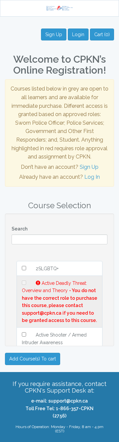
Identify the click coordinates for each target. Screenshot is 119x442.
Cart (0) (102, 34)
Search (19, 228)
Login (78, 34)
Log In (92, 177)
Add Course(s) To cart (32, 358)
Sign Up (53, 34)
